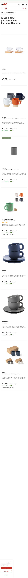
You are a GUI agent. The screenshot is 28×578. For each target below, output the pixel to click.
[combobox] (16, 8)
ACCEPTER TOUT (6, 568)
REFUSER (6, 574)
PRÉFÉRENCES (6, 571)
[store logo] (4, 4)
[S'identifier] (19, 5)
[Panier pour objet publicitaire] (26, 5)
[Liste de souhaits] (23, 5)
